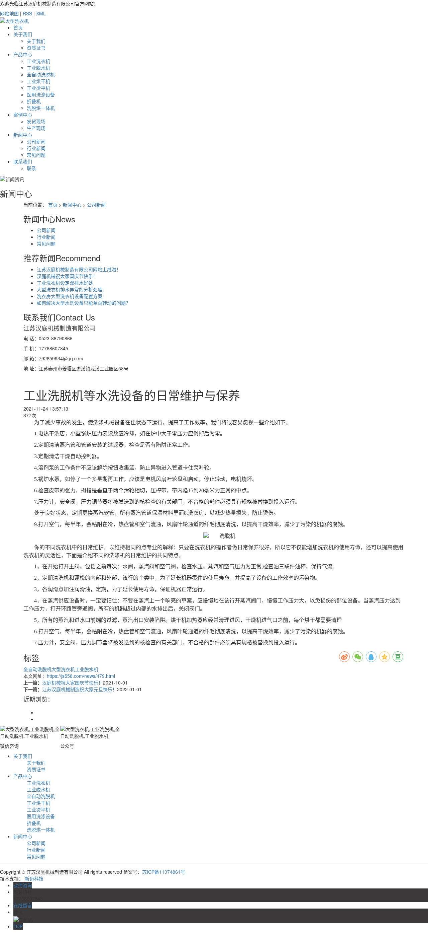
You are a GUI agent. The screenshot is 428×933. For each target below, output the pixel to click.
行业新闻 (36, 148)
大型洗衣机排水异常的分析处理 (69, 289)
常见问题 (36, 154)
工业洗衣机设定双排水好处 (65, 282)
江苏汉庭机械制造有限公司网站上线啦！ (79, 269)
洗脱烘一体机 (41, 107)
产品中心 (22, 54)
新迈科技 (34, 878)
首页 (18, 27)
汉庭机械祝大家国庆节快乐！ (67, 276)
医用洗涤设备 (41, 94)
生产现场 (36, 128)
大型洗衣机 (63, 669)
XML (41, 13)
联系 (31, 168)
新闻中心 (22, 134)
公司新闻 (36, 141)
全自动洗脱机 (41, 74)
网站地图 (9, 13)
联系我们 (22, 161)
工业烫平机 (38, 87)
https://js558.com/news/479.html (81, 675)
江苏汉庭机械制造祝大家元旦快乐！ (79, 689)
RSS (27, 13)
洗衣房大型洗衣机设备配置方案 (69, 296)
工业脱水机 (38, 67)
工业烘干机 (38, 81)
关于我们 (22, 34)
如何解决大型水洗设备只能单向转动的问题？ (83, 302)
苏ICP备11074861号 (163, 871)
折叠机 (34, 101)
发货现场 (36, 121)
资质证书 (36, 47)
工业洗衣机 (38, 61)
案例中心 (22, 114)
